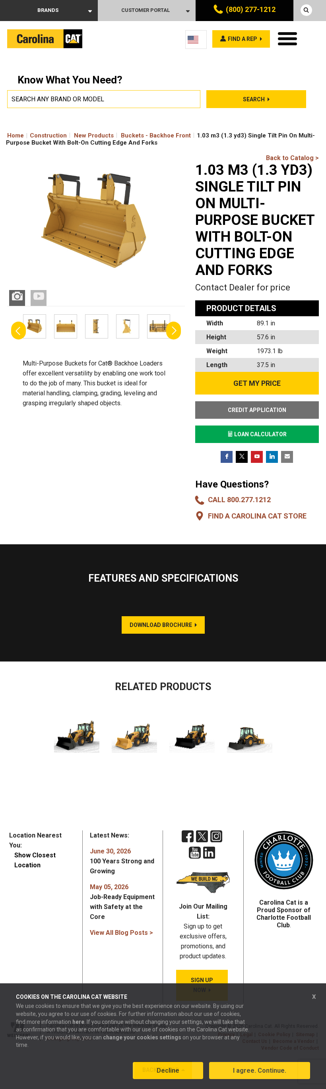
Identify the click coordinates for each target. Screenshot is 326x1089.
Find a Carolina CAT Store (257, 516)
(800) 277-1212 (251, 9)
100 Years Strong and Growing (122, 861)
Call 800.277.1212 (239, 499)
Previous (18, 330)
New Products (94, 135)
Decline (168, 1070)
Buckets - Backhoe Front (156, 135)
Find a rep (242, 39)
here (78, 1022)
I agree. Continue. (259, 1070)
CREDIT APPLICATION (257, 410)
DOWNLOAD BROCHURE (161, 625)
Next (173, 330)
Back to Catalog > (292, 158)
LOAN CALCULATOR (260, 434)
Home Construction (37, 135)
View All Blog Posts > (121, 932)
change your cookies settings (142, 1037)
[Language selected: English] (196, 39)
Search (254, 99)
